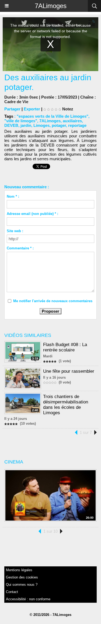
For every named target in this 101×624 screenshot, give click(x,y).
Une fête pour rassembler (68, 371)
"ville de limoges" (20, 120)
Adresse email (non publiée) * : (32, 214)
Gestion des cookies (22, 577)
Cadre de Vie (16, 101)
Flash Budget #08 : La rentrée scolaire (65, 347)
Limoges (41, 125)
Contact (12, 592)
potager (59, 125)
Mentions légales (19, 570)
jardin (25, 125)
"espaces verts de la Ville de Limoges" (52, 116)
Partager (12, 109)
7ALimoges (51, 5)
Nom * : (13, 196)
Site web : (15, 231)
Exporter (32, 109)
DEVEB (11, 125)
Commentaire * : (20, 248)
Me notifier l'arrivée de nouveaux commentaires (52, 301)
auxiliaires (72, 120)
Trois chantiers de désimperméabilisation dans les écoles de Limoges (65, 404)
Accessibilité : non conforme (28, 599)
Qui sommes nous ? (21, 585)
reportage (77, 125)
